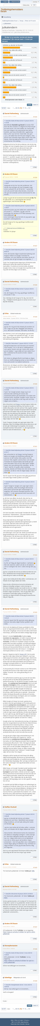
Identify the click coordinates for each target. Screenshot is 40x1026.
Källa (33, 871)
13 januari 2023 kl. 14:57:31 (9, 316)
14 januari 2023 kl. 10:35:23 (9, 446)
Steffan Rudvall (11, 807)
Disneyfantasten (11, 946)
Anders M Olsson (11, 174)
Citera (35, 167)
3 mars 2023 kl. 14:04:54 (9, 948)
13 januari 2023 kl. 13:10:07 (9, 284)
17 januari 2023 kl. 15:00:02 (9, 612)
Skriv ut (35, 104)
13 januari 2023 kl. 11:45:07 (9, 116)
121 (29, 108)
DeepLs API (23, 654)
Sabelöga (8, 977)
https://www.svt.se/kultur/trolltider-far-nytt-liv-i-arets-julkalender (19, 961)
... (14, 108)
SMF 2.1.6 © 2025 (15, 1022)
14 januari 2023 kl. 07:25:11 (9, 383)
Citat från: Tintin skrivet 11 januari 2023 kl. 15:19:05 (19, 343)
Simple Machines (25, 1022)
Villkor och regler (19, 1020)
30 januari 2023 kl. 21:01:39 (9, 889)
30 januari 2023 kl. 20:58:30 (9, 867)
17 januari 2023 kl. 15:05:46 (9, 810)
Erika (7, 313)
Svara (29, 104)
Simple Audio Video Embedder (18, 1024)
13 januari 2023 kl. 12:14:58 (9, 245)
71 (23, 108)
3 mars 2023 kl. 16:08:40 (9, 980)
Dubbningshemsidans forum (12, 10)
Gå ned (4, 108)
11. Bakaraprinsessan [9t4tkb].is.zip (14, 228)
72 (25, 108)
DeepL (18, 404)
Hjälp (12, 1020)
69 (18, 108)
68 (16, 108)
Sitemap (27, 1024)
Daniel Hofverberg (12, 113)
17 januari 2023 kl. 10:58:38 (9, 554)
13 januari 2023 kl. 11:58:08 (11, 177)
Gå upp (4, 1009)
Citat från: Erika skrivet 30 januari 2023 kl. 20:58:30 (19, 894)
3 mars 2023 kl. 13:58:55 (9, 926)
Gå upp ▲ (26, 1020)
